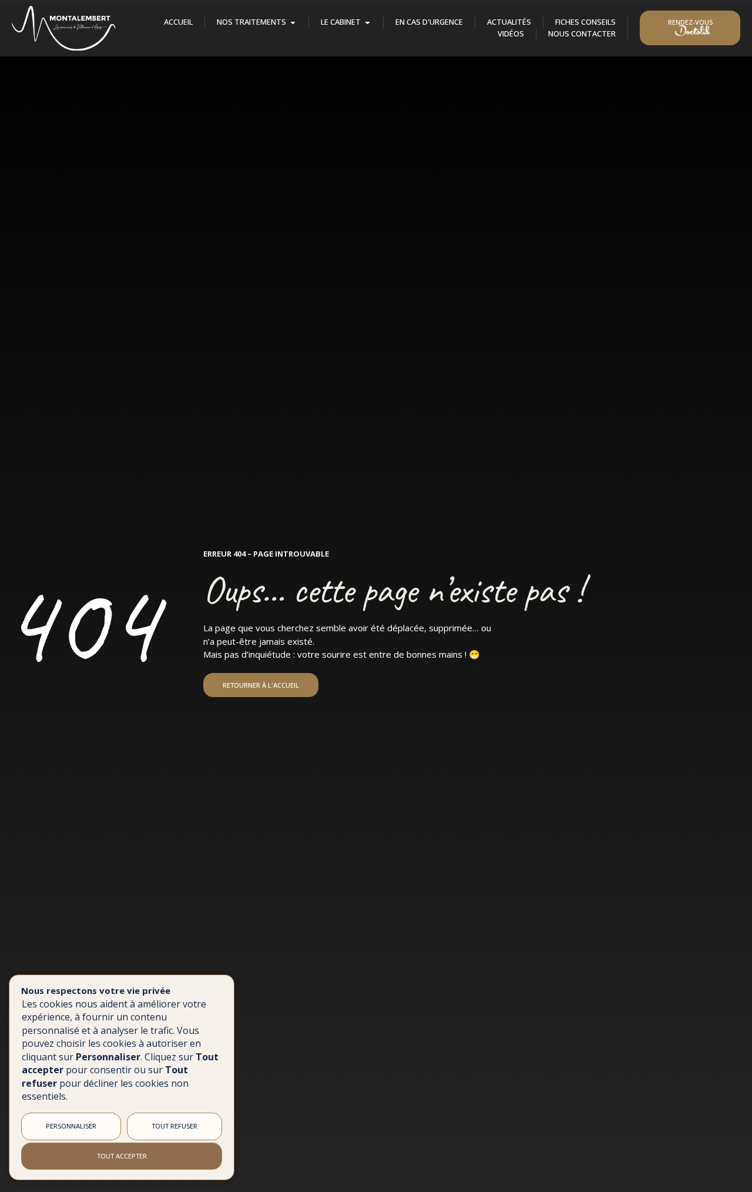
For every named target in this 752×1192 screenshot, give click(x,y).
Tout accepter (122, 1155)
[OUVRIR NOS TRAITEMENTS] (293, 22)
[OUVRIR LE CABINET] (367, 22)
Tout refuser (174, 1125)
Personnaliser (71, 1125)
